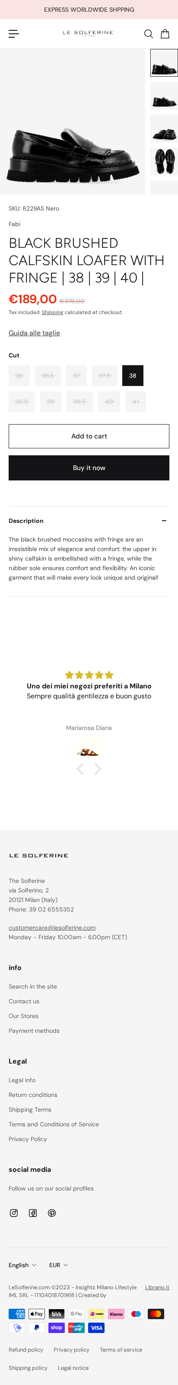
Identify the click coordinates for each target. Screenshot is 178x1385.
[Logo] (89, 33)
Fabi (14, 224)
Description (26, 521)
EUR (54, 1265)
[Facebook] (32, 1213)
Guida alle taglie (34, 332)
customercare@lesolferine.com (52, 927)
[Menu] (13, 33)
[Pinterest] (51, 1213)
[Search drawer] (148, 33)
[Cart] (164, 33)
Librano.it (157, 1287)
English (19, 1265)
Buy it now (89, 468)
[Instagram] (13, 1213)
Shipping (53, 312)
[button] (82, 769)
